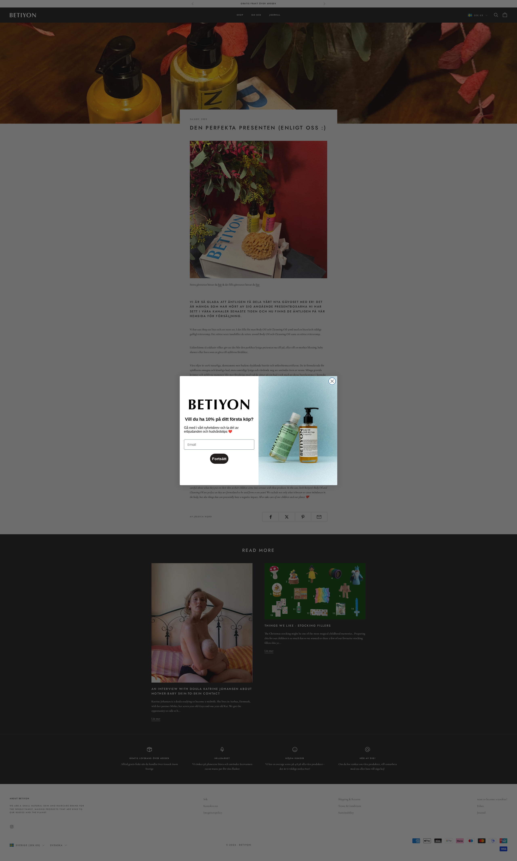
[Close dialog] (332, 381)
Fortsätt (219, 458)
